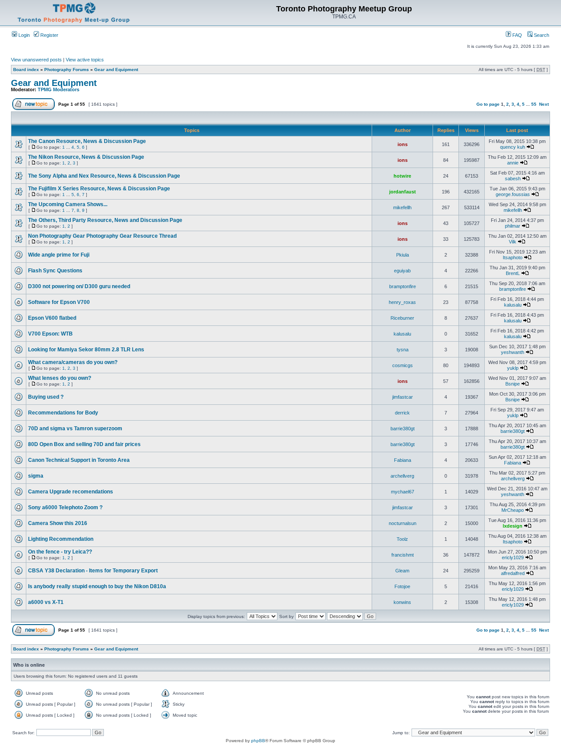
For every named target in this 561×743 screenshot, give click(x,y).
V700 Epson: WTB (50, 334)
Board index (26, 69)
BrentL (513, 273)
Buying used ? (46, 397)
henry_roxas (402, 302)
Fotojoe (402, 586)
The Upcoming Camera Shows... (67, 204)
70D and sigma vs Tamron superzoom (75, 428)
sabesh (513, 178)
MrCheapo (512, 510)
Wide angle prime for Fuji (58, 255)
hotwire (402, 176)
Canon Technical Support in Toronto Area (79, 460)
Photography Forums (66, 69)
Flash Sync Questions (55, 271)
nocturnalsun (402, 523)
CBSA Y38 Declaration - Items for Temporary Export (93, 571)
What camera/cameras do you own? (72, 362)
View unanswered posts (36, 59)
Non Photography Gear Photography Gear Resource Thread (102, 236)
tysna (402, 349)
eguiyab (402, 270)
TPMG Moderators (58, 89)
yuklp (512, 368)
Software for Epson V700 (59, 302)
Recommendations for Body (63, 413)
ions (403, 144)
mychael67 (402, 491)
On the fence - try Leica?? (60, 552)
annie (512, 162)
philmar (512, 226)
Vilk (512, 241)
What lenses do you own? (59, 378)
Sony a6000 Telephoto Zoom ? (65, 507)
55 (533, 104)
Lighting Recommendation (60, 539)
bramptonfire (402, 286)
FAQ (516, 35)
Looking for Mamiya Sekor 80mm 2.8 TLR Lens (86, 349)
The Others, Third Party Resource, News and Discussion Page (105, 220)
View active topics (85, 59)
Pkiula (402, 254)
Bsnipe (512, 383)
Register (48, 35)
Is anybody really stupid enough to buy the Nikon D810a (97, 586)
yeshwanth (512, 352)
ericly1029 (513, 557)
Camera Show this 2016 (57, 523)
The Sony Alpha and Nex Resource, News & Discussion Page (104, 176)
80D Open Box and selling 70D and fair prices (84, 444)
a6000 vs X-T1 (46, 602)
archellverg (402, 476)
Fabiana (402, 460)
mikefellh (402, 207)
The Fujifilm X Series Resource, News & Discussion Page (99, 189)
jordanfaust (402, 191)
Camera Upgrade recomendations (70, 492)
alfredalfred (513, 573)
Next (544, 104)
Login (23, 35)
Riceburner (402, 318)
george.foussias (513, 194)
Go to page (488, 104)
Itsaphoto (512, 257)
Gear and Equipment (116, 69)
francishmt (402, 554)
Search (541, 35)
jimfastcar (402, 397)
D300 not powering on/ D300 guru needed (79, 286)
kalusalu (513, 304)
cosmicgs (402, 365)
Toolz (402, 539)
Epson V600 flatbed (52, 318)
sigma (35, 476)
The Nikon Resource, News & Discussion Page (86, 157)
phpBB (258, 740)
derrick (402, 412)
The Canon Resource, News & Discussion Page (87, 141)
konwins (402, 602)
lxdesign (512, 526)
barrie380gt (403, 428)
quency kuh (512, 147)
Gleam (402, 570)
